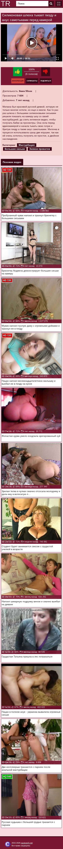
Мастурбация (27, 145)
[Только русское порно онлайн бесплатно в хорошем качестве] (5, 3)
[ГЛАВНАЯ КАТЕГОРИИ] (58, 3)
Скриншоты (32, 81)
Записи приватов (39, 149)
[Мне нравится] (17, 71)
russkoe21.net (27, 843)
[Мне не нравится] (45, 71)
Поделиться (45, 81)
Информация (18, 81)
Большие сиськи (15, 149)
